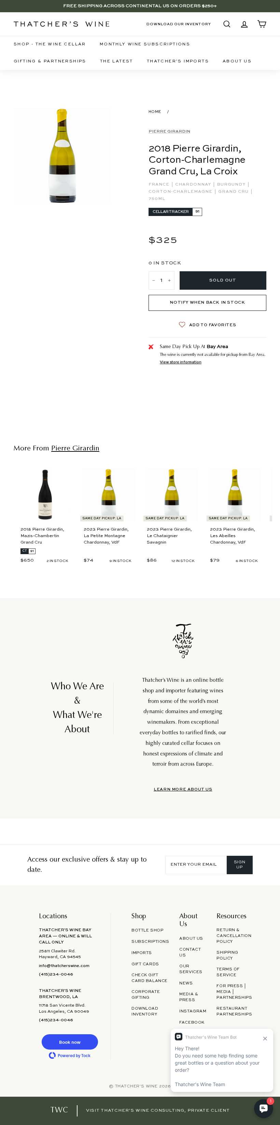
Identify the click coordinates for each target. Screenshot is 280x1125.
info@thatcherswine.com (64, 966)
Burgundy (232, 185)
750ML (157, 199)
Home (155, 112)
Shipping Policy (227, 956)
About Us (237, 61)
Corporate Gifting (145, 995)
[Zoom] (62, 155)
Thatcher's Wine (136, 1086)
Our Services (190, 969)
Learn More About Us (183, 790)
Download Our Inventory (178, 24)
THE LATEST (116, 61)
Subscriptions (150, 942)
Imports (141, 953)
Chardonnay (193, 185)
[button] (69, 1042)
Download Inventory (144, 1011)
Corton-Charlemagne (181, 192)
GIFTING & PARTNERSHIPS (50, 61)
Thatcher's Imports (178, 61)
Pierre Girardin (169, 132)
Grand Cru (234, 192)
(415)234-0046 (56, 974)
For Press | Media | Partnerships (234, 992)
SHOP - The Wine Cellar (50, 44)
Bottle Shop (147, 930)
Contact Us (190, 952)
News (186, 983)
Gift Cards (145, 964)
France (160, 185)
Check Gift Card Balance (149, 978)
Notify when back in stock (207, 303)
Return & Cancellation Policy (233, 936)
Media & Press (188, 997)
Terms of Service (228, 972)
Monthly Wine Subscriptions (145, 44)
